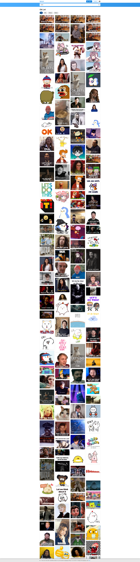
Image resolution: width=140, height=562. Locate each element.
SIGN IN (95, 1)
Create (89, 1)
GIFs (45, 12)
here (89, 560)
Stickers (50, 12)
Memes (56, 12)
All (41, 12)
